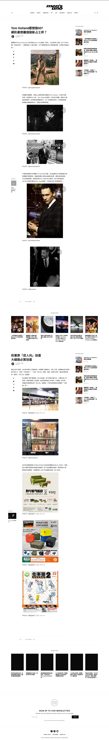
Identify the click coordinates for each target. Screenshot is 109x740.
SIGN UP (75, 716)
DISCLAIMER (55, 734)
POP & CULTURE (28, 301)
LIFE (34, 301)
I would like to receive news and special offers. (55, 720)
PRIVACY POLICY (47, 734)
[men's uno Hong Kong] (54, 7)
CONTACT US (62, 734)
